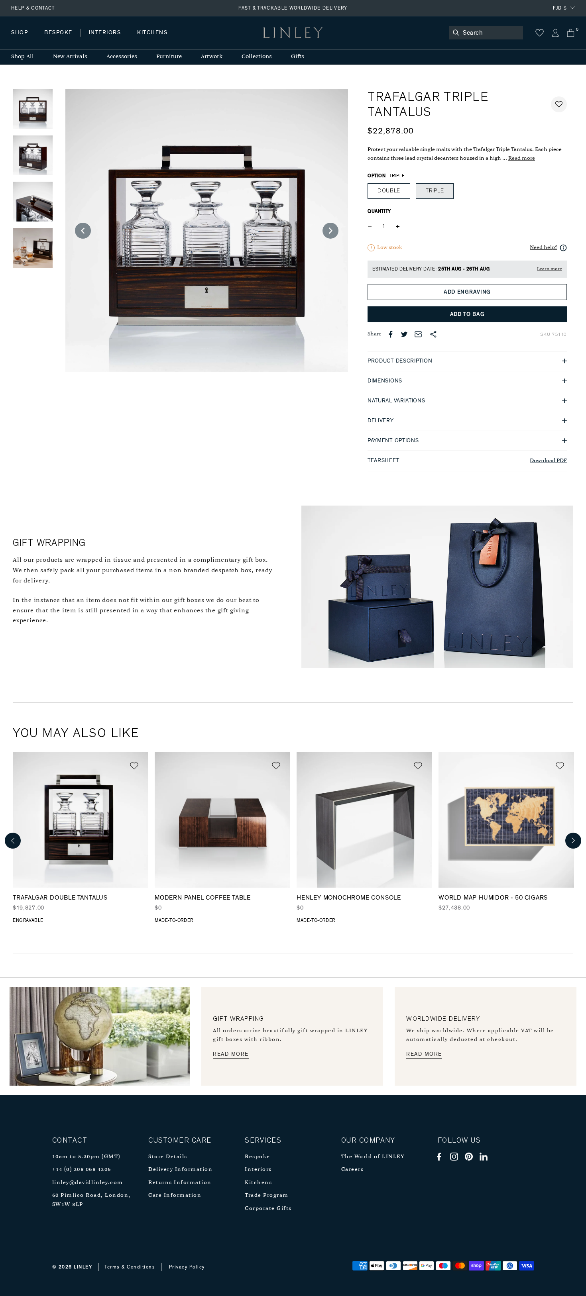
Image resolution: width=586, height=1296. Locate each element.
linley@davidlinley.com (87, 1183)
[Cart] (570, 33)
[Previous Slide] (83, 231)
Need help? (543, 248)
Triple (435, 191)
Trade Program (267, 1195)
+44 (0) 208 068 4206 (81, 1169)
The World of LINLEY (373, 1157)
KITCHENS (152, 32)
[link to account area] (555, 33)
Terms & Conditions (129, 1267)
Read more (521, 158)
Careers (352, 1169)
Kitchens (258, 1183)
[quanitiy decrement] (372, 227)
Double (389, 191)
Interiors (258, 1169)
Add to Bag (467, 314)
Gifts (297, 57)
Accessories (121, 57)
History (105, 40)
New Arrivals (70, 57)
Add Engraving (467, 292)
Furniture (169, 57)
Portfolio (146, 40)
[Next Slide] (330, 231)
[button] (559, 104)
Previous (13, 841)
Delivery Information (180, 1169)
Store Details (167, 1157)
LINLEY (83, 1267)
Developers (61, 40)
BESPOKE (58, 32)
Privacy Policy (187, 1267)
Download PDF (548, 461)
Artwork (211, 57)
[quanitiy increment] (397, 227)
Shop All (22, 57)
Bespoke (257, 1157)
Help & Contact (33, 8)
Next (573, 841)
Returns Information (180, 1183)
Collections (257, 57)
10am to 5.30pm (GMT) (86, 1157)
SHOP (19, 32)
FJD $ (560, 8)
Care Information (174, 1195)
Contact (187, 40)
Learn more (549, 269)
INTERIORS (105, 32)
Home (19, 40)
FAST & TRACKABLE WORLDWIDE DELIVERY (293, 8)
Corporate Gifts (268, 1209)
